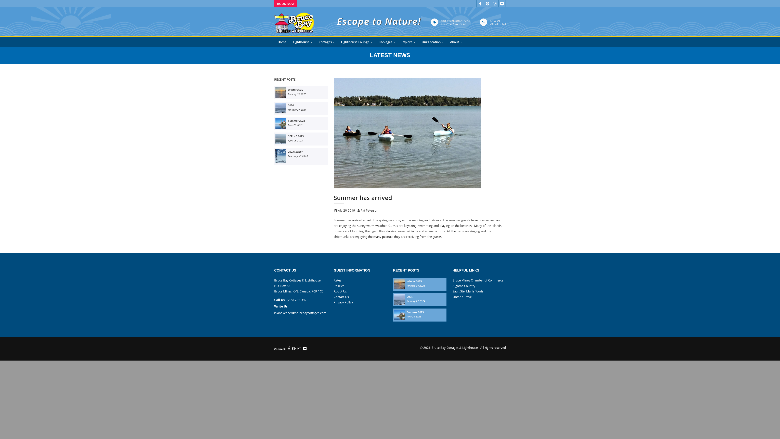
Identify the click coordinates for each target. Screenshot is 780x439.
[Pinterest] (294, 348)
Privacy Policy (343, 302)
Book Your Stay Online (453, 24)
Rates (337, 280)
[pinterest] (487, 3)
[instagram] (299, 348)
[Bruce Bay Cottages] (294, 21)
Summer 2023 (296, 121)
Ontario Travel (462, 297)
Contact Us (341, 297)
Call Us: (279, 300)
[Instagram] (494, 3)
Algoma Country (464, 286)
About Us (340, 291)
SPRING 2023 (296, 136)
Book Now (286, 4)
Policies (339, 286)
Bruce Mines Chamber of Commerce (478, 280)
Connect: (280, 349)
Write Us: (281, 306)
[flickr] (305, 348)
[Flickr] (502, 3)
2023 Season (295, 151)
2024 (291, 105)
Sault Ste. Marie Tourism (469, 291)
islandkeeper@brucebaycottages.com (300, 313)
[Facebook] (480, 3)
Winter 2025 (295, 90)
